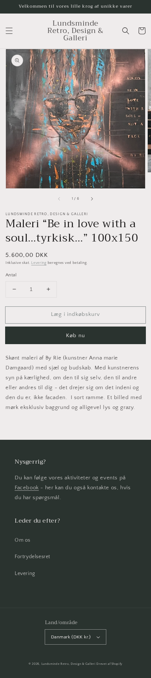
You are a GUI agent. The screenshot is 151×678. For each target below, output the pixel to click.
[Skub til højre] (92, 199)
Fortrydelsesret (32, 557)
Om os (22, 540)
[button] (9, 31)
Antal (10, 274)
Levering (39, 263)
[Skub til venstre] (59, 199)
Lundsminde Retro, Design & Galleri (68, 664)
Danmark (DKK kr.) (71, 637)
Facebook (27, 487)
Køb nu (75, 335)
